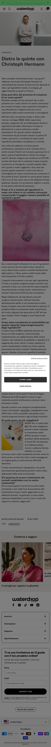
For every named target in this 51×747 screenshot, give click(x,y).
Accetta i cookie (25, 379)
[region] (25, 373)
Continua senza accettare (39, 358)
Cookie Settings (25, 386)
